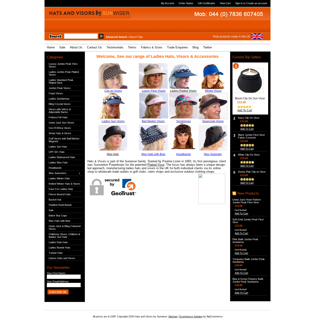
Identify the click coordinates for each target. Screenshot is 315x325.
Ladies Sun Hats (58, 146)
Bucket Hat (55, 199)
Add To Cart (244, 110)
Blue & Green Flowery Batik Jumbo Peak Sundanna (247, 280)
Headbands (55, 167)
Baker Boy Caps (58, 215)
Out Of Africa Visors (60, 128)
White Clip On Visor (249, 154)
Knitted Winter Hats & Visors (64, 183)
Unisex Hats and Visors (62, 258)
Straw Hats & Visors (60, 133)
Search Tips (136, 36)
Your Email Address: (58, 281)
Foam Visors (56, 93)
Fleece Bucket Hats (60, 194)
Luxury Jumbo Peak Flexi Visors (63, 65)
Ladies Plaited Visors (183, 90)
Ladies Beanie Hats (59, 247)
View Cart (225, 3)
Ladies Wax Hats (58, 162)
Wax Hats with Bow (59, 220)
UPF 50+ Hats (57, 152)
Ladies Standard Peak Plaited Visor (61, 81)
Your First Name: (56, 273)
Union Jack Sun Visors (61, 122)
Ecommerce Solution (190, 316)
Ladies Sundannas (59, 98)
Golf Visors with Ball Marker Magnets (64, 140)
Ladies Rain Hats (58, 242)
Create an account (256, 3)
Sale (51, 210)
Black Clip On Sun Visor (250, 98)
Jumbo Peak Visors (60, 88)
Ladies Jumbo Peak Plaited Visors (64, 73)
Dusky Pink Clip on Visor (252, 171)
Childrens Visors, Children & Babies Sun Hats (64, 235)
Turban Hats (56, 252)
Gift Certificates (206, 3)
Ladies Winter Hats (59, 178)
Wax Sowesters (56, 173)
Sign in (239, 3)
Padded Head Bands (60, 205)
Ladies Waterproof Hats (62, 157)
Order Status (186, 3)
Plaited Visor (155, 164)
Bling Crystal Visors (60, 104)
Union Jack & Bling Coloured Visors (64, 227)
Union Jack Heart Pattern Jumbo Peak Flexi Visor (246, 201)
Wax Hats (113, 154)
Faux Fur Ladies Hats (61, 189)
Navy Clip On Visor (248, 117)
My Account (167, 3)
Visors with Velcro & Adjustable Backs (60, 110)
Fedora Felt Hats (58, 117)
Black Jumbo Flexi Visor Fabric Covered (251, 136)
